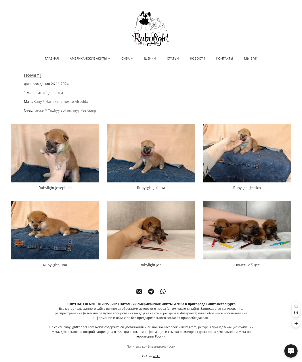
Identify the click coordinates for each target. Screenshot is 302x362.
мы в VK (250, 58)
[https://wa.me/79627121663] (163, 291)
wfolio (156, 356)
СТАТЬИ (173, 58)
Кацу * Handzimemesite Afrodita (61, 101)
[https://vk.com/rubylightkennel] (139, 291)
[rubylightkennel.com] (151, 28)
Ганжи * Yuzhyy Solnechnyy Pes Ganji (65, 110)
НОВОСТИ (197, 58)
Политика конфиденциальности (151, 346)
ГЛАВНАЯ (52, 58)
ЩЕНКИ (150, 58)
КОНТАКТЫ (224, 58)
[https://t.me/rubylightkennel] (151, 291)
